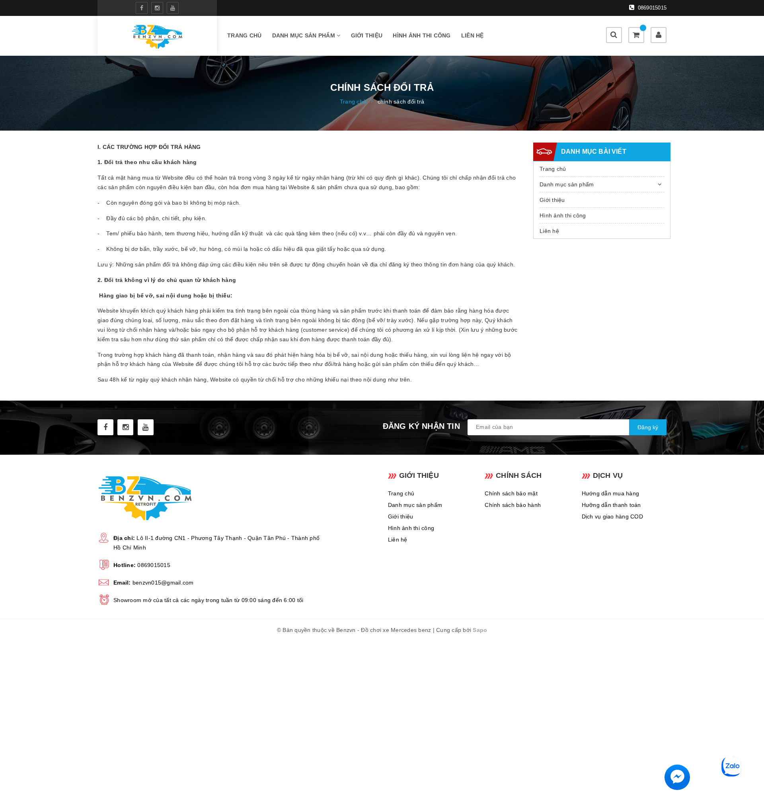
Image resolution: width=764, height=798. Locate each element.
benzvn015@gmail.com (163, 582)
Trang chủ (244, 35)
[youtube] (173, 8)
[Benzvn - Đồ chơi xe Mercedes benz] (157, 36)
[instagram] (157, 8)
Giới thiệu (367, 35)
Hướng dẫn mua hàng (610, 493)
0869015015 (651, 8)
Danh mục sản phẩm (304, 35)
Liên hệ (472, 35)
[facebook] (142, 8)
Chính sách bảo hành (513, 505)
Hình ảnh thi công (421, 35)
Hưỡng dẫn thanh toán (611, 505)
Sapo (480, 630)
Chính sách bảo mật (511, 493)
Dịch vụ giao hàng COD (612, 516)
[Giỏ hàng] (636, 35)
